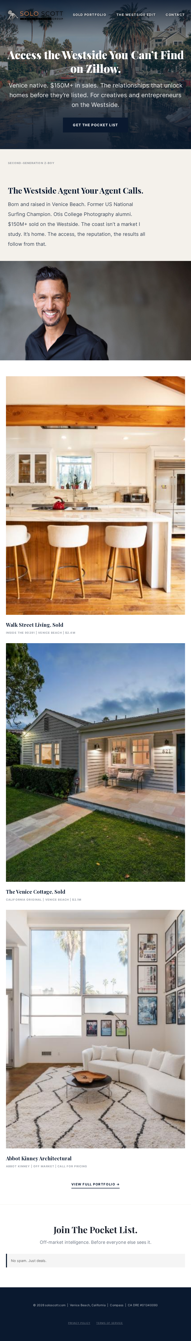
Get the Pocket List (95, 125)
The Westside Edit (136, 15)
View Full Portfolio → (95, 1184)
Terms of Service (109, 1323)
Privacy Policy (79, 1323)
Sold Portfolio (89, 15)
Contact (175, 15)
